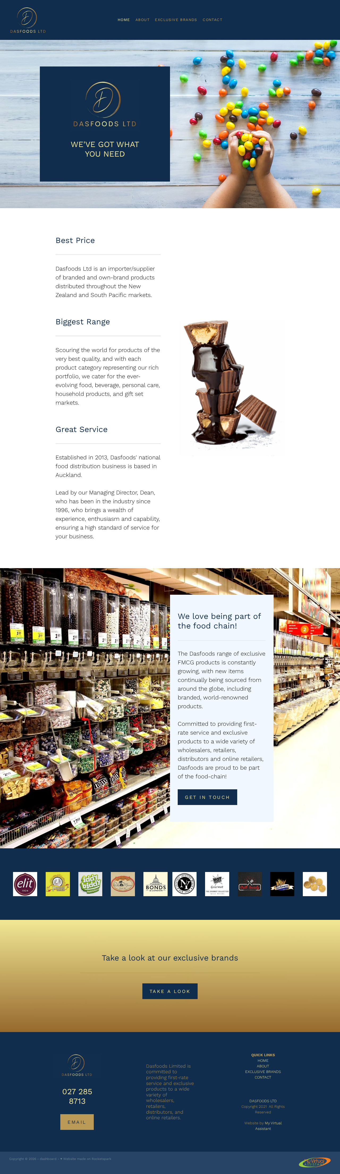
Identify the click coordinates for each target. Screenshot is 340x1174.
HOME (124, 19)
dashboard (48, 1158)
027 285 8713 (77, 1095)
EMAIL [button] (77, 1121)
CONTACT (212, 19)
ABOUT (142, 19)
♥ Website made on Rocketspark (85, 1158)
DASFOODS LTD (263, 1101)
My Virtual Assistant (268, 1125)
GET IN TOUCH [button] (207, 797)
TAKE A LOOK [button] (170, 991)
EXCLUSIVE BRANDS (176, 19)
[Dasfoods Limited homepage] (41, 20)
